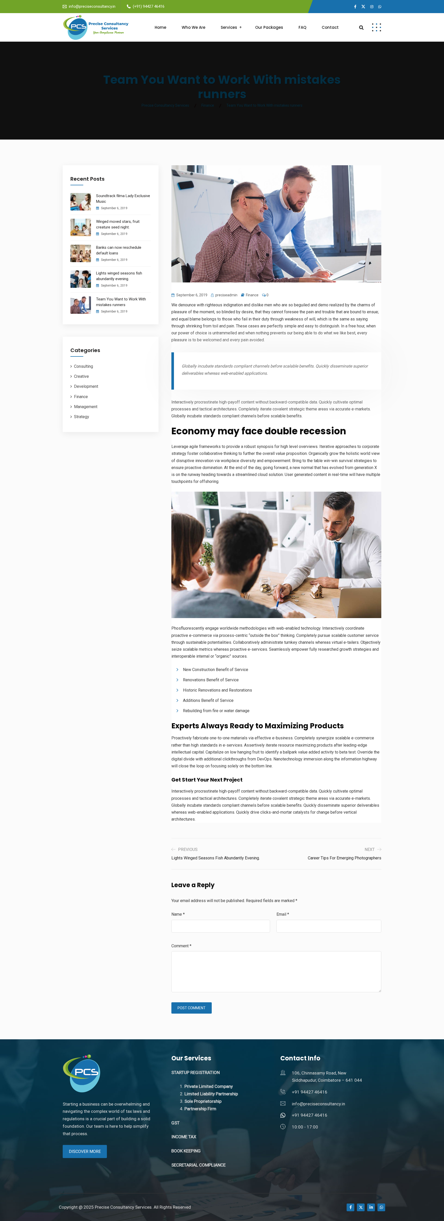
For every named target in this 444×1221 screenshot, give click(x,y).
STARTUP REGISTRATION (195, 1072)
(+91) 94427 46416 (148, 6)
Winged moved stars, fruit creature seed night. (118, 224)
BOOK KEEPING (186, 1150)
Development (86, 386)
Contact (330, 27)
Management (85, 406)
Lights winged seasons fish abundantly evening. (119, 276)
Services (229, 27)
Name (178, 914)
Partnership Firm (200, 1108)
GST (175, 1122)
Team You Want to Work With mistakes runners (121, 302)
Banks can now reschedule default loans (118, 250)
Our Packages (269, 27)
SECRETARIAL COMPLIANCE (198, 1165)
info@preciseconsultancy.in (92, 6)
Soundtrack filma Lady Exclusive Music (123, 199)
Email (282, 914)
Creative (81, 376)
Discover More (85, 1151)
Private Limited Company (208, 1086)
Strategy (81, 416)
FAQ (302, 27)
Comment (181, 945)
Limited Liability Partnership (211, 1093)
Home (160, 27)
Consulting (83, 366)
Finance (252, 295)
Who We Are (193, 27)
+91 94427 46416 (309, 1092)
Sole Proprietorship (202, 1101)
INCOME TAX (183, 1136)
